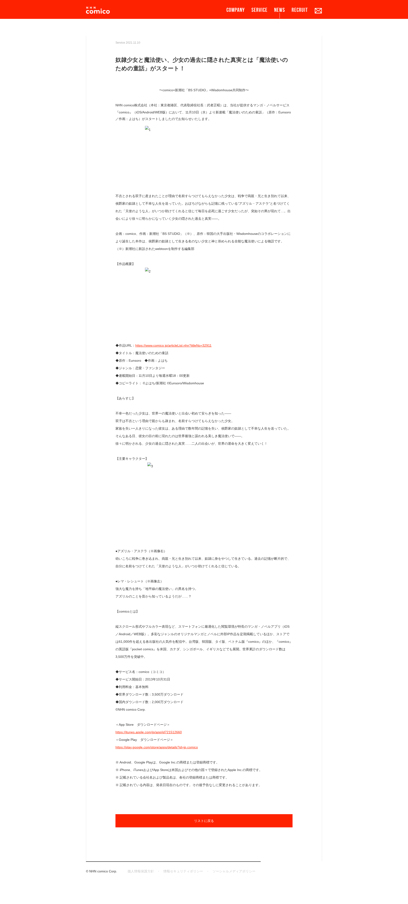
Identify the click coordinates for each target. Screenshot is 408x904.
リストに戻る (204, 821)
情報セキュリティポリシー (183, 871)
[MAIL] (318, 10)
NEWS (279, 10)
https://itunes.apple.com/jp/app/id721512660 (148, 732)
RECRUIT (300, 10)
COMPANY (235, 10)
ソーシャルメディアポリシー (233, 871)
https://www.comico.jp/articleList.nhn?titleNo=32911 (173, 345)
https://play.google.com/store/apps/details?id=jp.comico (156, 747)
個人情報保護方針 (141, 871)
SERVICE (259, 10)
